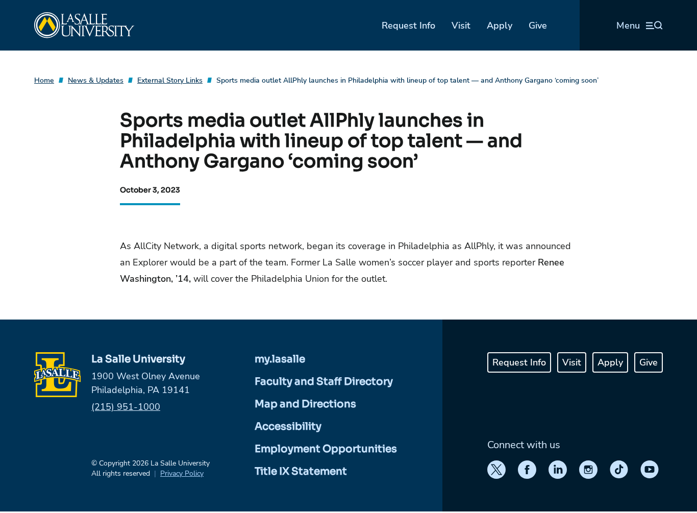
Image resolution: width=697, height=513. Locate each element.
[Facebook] (527, 469)
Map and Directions (305, 404)
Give (538, 25)
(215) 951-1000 (125, 407)
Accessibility (288, 426)
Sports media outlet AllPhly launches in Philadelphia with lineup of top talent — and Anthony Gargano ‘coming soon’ (407, 80)
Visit (461, 25)
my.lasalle (280, 359)
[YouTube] (649, 469)
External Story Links (170, 80)
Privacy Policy (182, 473)
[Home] (84, 25)
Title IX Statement (301, 471)
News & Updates (95, 80)
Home (44, 80)
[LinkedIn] (558, 469)
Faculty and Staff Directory (324, 381)
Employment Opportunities (326, 449)
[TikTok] (619, 469)
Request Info (408, 25)
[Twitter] (496, 469)
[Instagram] (588, 469)
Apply (499, 25)
